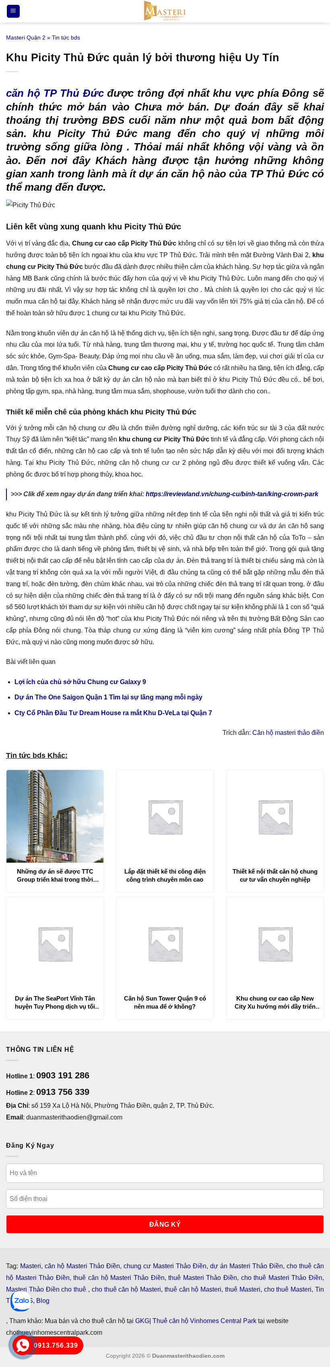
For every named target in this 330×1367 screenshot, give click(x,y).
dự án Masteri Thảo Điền (246, 1266)
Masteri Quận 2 (25, 37)
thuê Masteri (242, 1289)
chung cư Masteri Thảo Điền (165, 1266)
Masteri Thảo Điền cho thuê (47, 1289)
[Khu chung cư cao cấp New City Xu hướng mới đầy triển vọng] (275, 943)
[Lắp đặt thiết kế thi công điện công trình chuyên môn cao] (164, 816)
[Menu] (13, 11)
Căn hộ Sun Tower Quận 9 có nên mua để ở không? (165, 1002)
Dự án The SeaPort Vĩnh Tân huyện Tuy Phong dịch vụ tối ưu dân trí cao (55, 1002)
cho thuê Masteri (288, 1289)
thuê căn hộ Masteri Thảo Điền (118, 1277)
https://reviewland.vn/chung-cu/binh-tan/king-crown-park (232, 494)
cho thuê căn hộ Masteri (126, 1289)
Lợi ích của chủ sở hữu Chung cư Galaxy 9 (80, 681)
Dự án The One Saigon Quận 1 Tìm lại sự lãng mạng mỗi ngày (108, 697)
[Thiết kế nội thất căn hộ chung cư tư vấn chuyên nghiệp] (275, 816)
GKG (142, 1320)
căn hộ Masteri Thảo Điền (82, 1266)
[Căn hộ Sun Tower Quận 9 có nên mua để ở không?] (164, 943)
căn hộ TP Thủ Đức (55, 93)
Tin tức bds (66, 37)
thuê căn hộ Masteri (193, 1289)
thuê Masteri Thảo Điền (202, 1277)
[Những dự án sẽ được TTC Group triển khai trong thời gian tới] (54, 816)
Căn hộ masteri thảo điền (288, 732)
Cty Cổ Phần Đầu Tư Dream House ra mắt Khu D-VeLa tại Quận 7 (113, 713)
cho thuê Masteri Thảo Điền (281, 1277)
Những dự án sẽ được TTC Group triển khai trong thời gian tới (55, 875)
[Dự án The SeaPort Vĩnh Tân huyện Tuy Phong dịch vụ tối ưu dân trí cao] (54, 943)
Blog (43, 1300)
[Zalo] (20, 1301)
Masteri (30, 1266)
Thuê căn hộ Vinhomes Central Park (204, 1320)
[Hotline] (22, 1345)
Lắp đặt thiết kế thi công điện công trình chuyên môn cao (165, 875)
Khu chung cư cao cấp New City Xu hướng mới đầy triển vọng (275, 1002)
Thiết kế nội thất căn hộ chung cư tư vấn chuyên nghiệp (275, 875)
